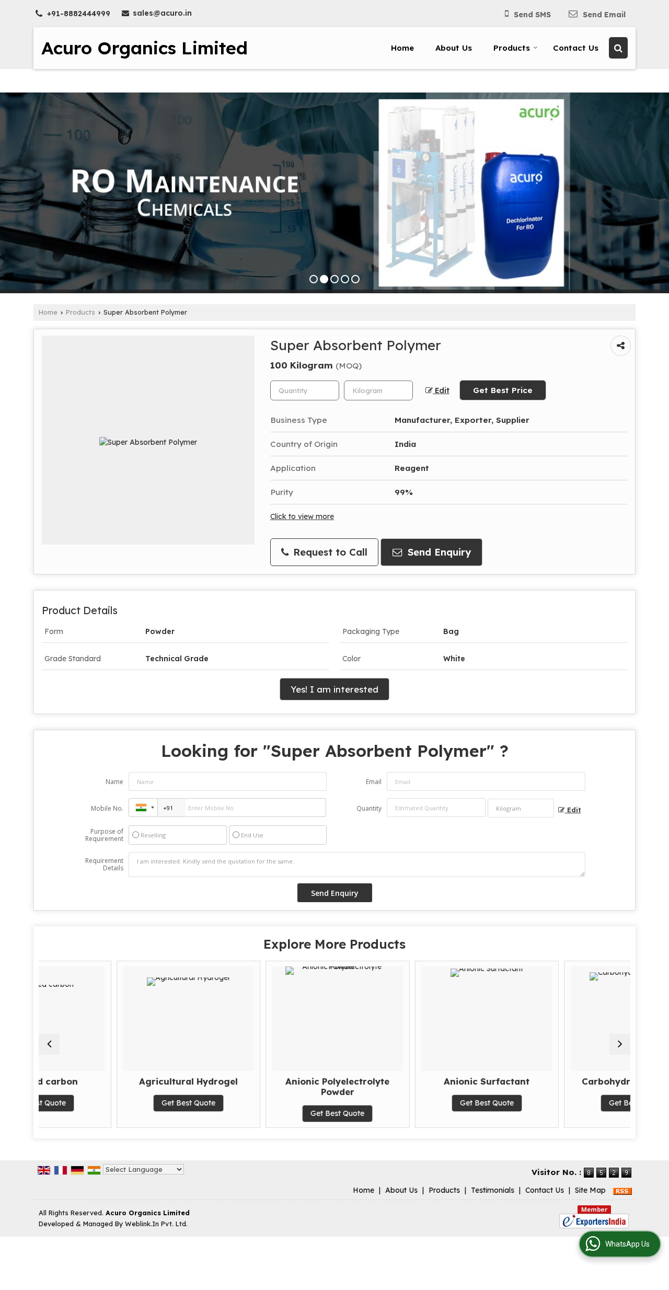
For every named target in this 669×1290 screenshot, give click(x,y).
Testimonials (492, 1190)
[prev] (49, 1044)
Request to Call (328, 552)
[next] (619, 1044)
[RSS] (622, 1190)
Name (114, 781)
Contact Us (575, 48)
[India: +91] (143, 807)
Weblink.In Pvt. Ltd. (156, 1223)
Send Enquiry (438, 552)
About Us (453, 48)
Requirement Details (104, 864)
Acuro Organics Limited (144, 48)
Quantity (369, 808)
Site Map (590, 1190)
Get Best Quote (111, 1103)
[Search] (618, 48)
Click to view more (302, 516)
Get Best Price (503, 390)
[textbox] (378, 390)
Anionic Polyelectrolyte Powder (260, 1086)
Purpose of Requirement (104, 835)
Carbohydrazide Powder (558, 1081)
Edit (441, 390)
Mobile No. (107, 808)
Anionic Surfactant (409, 1081)
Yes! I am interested (334, 689)
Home (402, 48)
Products (511, 48)
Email (374, 781)
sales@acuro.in (162, 13)
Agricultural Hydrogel (111, 1081)
